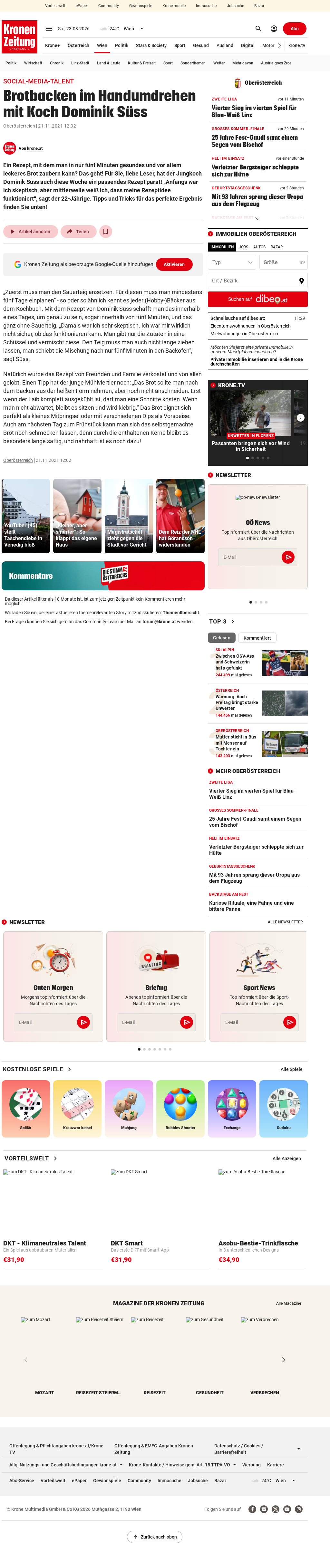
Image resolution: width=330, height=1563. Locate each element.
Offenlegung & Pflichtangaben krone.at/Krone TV (56, 1449)
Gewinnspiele (140, 6)
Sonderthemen (193, 63)
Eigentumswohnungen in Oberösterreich (257, 326)
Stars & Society (151, 45)
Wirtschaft (33, 63)
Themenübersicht (181, 612)
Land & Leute (108, 63)
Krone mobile (174, 6)
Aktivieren (174, 264)
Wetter (219, 63)
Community (108, 6)
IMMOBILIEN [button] (222, 247)
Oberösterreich (19, 126)
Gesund (201, 45)
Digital (248, 45)
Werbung (251, 1464)
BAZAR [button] (277, 247)
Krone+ (52, 45)
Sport (179, 45)
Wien (102, 45)
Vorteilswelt (55, 6)
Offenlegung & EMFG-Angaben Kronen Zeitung (153, 1449)
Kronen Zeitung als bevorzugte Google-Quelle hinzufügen (104, 264)
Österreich (78, 45)
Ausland (225, 45)
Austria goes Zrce (276, 63)
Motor (268, 45)
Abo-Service (21, 1480)
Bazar (259, 6)
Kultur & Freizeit (142, 63)
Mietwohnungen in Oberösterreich (257, 333)
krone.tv (296, 45)
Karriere (275, 1464)
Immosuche (206, 6)
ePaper (82, 6)
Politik (121, 45)
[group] (26, 516)
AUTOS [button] (259, 247)
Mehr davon (242, 63)
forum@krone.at (159, 621)
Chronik (56, 63)
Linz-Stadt (80, 63)
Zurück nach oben (154, 1536)
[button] (279, 45)
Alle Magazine (288, 1303)
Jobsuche (235, 6)
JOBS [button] (243, 247)
